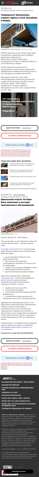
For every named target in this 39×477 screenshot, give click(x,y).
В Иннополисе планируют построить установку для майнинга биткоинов (21, 170)
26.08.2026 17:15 (6, 195)
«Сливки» (20, 284)
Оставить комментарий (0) (19, 136)
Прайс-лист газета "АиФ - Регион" (16, 398)
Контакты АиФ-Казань (11, 395)
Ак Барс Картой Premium (12, 249)
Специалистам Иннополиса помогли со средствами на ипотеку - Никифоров (22, 164)
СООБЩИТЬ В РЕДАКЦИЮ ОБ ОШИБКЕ (17, 408)
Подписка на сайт (10, 392)
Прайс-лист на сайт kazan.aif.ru (16, 401)
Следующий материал (19, 471)
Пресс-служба (27, 49)
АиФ (16, 234)
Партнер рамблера (19, 467)
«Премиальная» (7, 278)
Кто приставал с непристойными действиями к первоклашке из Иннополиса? (18, 103)
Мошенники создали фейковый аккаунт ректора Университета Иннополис (22, 183)
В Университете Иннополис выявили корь (23, 176)
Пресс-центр (29, 382)
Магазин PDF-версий (10, 385)
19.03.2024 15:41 (6, 8)
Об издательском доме (12, 382)
